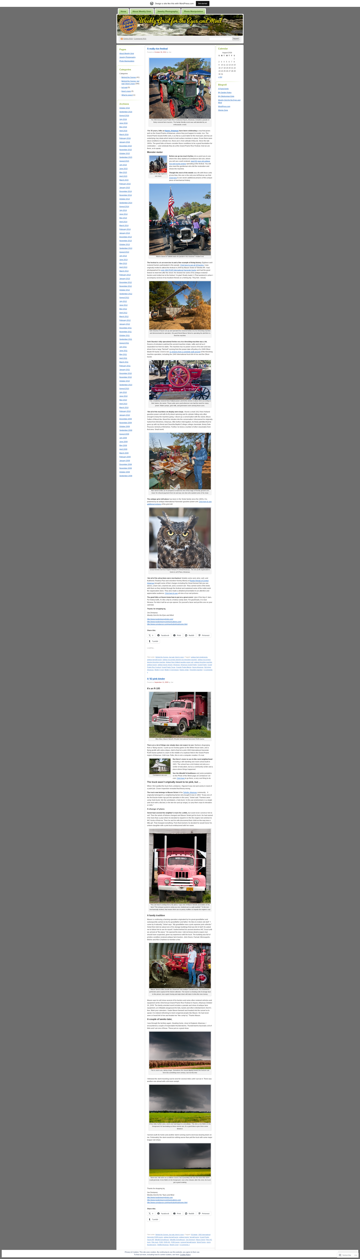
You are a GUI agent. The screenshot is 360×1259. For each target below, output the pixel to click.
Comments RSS (140, 39)
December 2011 (125, 328)
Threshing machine (195, 670)
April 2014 (123, 222)
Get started (202, 3)
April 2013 (123, 267)
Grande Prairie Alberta (183, 667)
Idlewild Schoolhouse (162, 1239)
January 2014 (124, 233)
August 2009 (124, 434)
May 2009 (123, 445)
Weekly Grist (174, 1245)
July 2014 (123, 210)
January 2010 (124, 415)
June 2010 (123, 396)
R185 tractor (175, 1242)
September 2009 (125, 430)
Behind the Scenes (129, 77)
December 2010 (125, 373)
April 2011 (123, 358)
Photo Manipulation (193, 11)
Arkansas (176, 665)
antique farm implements (199, 657)
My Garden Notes (224, 93)
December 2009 (125, 419)
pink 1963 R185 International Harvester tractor (178, 270)
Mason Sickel (200, 1239)
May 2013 (123, 263)
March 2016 (124, 135)
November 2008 (125, 468)
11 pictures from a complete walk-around (184, 352)
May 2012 (123, 309)
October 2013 (124, 244)
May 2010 (123, 400)
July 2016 (123, 119)
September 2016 (125, 112)
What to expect (127, 95)
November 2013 (125, 241)
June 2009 (123, 442)
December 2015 (125, 146)
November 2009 (125, 423)
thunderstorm (151, 1245)
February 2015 (125, 184)
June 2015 (123, 169)
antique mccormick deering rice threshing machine (180, 659)
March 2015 (124, 180)
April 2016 (123, 131)
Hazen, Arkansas (172, 131)
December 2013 (125, 237)
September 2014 (125, 203)
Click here (173, 178)
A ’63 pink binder (156, 679)
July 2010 (123, 392)
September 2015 (125, 157)
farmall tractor (194, 1237)
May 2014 (123, 218)
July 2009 (123, 438)
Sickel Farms (201, 1242)
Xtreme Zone (223, 110)
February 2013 (125, 275)
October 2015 (124, 153)
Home (123, 11)
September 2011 (125, 339)
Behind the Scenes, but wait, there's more (170, 657)
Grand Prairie (202, 665)
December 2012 (125, 282)
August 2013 (124, 252)
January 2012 (124, 324)
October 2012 (124, 290)
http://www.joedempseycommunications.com (164, 1200)
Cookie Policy (185, 1255)
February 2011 (124, 366)
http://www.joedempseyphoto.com (160, 1197)
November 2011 (125, 332)
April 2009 (123, 449)
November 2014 (125, 195)
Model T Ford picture (172, 670)
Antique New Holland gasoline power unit (179, 662)
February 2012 (125, 320)
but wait (124, 87)
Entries (128, 39)
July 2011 (123, 347)
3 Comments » (185, 1245)
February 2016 (125, 138)
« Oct (220, 77)
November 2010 (125, 377)
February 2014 (125, 229)
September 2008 (125, 476)
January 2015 (124, 188)
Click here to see (171, 593)
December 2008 (125, 464)
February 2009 (125, 457)
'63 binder (194, 1234)
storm (209, 1242)
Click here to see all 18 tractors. (192, 265)
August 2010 (124, 389)
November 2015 (125, 150)
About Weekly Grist (141, 11)
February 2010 (125, 411)
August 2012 (124, 298)
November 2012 (125, 286)
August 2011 (124, 343)
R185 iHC (167, 1242)
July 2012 (123, 301)
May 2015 (123, 172)
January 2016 (124, 142)
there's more (126, 91)
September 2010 (125, 385)
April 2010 (123, 404)
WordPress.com (224, 106)
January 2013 (124, 279)
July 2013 (123, 256)
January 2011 (124, 370)
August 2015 (124, 161)
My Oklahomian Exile (226, 96)
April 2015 (123, 176)
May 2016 (123, 127)
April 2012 (123, 313)
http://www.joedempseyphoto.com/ (160, 619)
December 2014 (125, 191)
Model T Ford (159, 670)
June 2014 (123, 214)
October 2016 (124, 108)
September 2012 (125, 294)
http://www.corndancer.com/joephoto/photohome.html (167, 624)
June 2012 (123, 305)
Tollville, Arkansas (190, 792)
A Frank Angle (223, 89)
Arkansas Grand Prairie (189, 665)
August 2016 (124, 116)
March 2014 (124, 226)
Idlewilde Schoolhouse (177, 1239)
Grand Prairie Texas (168, 667)
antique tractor (152, 665)
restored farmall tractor (188, 1242)
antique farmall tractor (154, 659)
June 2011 (123, 351)
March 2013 (124, 271)
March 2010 (124, 408)
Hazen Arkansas (197, 667)
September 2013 (125, 248)
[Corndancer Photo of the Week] (158, 172)
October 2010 (124, 381)
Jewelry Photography (167, 11)
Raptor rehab (184, 670)
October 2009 (124, 426)
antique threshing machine (203, 662)
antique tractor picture (165, 665)
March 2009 (124, 453)
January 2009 (124, 461)
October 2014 (124, 199)
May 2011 (123, 354)
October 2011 (124, 335)
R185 (161, 1242)
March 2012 (124, 317)
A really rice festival (157, 48)
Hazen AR (150, 1239)
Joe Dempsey (190, 1239)
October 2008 (124, 472)
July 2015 (123, 165)
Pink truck (154, 1242)
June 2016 (123, 123)
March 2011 (123, 362)
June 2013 (123, 260)
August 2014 (124, 207)
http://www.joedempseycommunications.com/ (164, 622)
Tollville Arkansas (163, 1245)
